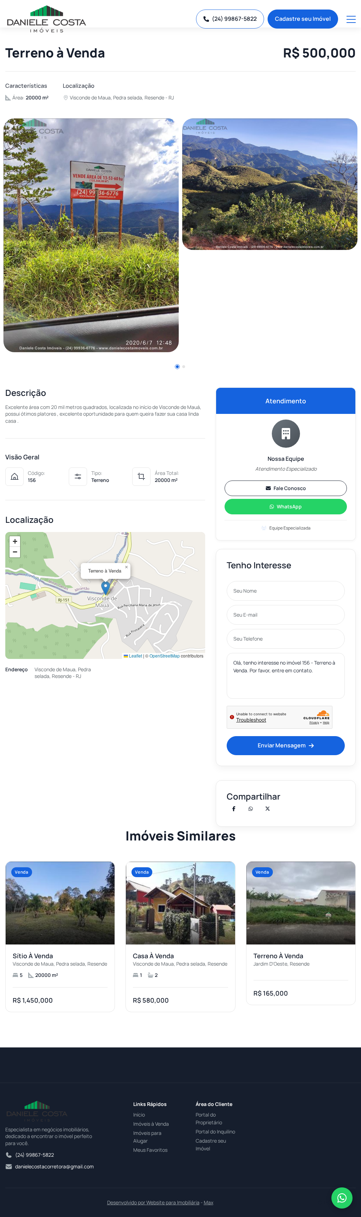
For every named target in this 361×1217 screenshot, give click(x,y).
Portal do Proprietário (209, 1118)
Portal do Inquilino (215, 1131)
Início (139, 1114)
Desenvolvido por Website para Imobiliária (153, 1202)
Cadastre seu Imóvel (303, 19)
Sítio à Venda (33, 956)
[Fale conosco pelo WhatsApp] (342, 1198)
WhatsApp (289, 506)
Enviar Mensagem (282, 745)
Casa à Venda (153, 956)
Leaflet (135, 656)
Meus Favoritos (150, 1149)
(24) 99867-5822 (234, 19)
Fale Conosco (290, 488)
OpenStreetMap (164, 656)
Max (208, 1202)
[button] (177, 366)
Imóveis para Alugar (147, 1137)
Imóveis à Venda (151, 1123)
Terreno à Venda (278, 956)
